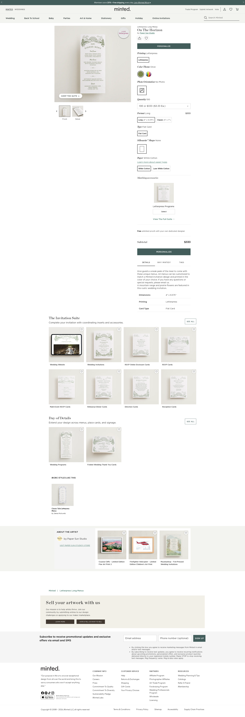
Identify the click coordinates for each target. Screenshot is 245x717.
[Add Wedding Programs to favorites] (81, 429)
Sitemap (158, 709)
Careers (96, 679)
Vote (217, 9)
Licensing (153, 700)
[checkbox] (164, 212)
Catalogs (182, 679)
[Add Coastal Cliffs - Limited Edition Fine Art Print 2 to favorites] (124, 532)
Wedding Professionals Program (159, 691)
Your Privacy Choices (130, 690)
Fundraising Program (158, 686)
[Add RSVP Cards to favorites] (194, 329)
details (146, 262)
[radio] (143, 60)
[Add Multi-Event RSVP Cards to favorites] (81, 371)
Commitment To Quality (103, 686)
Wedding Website (57, 365)
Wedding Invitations (95, 365)
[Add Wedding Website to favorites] (81, 329)
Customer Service (130, 671)
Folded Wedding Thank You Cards (101, 465)
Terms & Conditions (121, 709)
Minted (52, 591)
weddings (20, 9)
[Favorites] (231, 9)
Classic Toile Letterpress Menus (60, 509)
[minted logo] (122, 9)
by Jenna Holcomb (59, 513)
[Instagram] (52, 692)
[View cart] (237, 9)
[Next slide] (85, 111)
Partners (154, 671)
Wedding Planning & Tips (189, 675)
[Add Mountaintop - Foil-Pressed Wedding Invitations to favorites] (186, 532)
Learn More (60, 621)
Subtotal (142, 242)
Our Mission (98, 675)
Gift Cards (125, 686)
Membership (183, 686)
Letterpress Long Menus (147, 27)
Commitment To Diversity (104, 690)
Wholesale (154, 696)
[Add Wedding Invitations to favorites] (119, 329)
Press (95, 682)
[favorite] (146, 38)
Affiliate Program (156, 675)
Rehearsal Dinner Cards (97, 407)
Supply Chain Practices (194, 709)
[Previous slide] (56, 111)
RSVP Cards (167, 365)
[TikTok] (49, 692)
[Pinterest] (46, 692)
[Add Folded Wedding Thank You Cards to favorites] (119, 429)
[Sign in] (224, 9)
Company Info (99, 671)
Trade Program (191, 9)
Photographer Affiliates (159, 679)
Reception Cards (169, 407)
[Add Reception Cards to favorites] (194, 371)
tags (181, 262)
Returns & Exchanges (130, 679)
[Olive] (140, 74)
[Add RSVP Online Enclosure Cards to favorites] (156, 329)
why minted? (164, 262)
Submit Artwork (206, 9)
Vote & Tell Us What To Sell (91, 621)
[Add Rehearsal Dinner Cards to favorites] (119, 371)
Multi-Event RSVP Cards (60, 407)
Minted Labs (98, 697)
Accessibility (173, 709)
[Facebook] (42, 692)
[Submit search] (205, 17)
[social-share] (139, 38)
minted (9, 9)
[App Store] (47, 698)
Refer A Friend (184, 682)
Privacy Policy (142, 709)
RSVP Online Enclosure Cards (137, 365)
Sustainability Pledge (102, 694)
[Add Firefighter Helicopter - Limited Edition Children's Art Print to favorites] (155, 532)
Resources (183, 671)
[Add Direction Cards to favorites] (156, 371)
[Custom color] (148, 74)
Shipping (125, 682)
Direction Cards (131, 407)
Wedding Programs (58, 465)
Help (123, 675)
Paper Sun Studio (147, 33)
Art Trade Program (157, 682)
